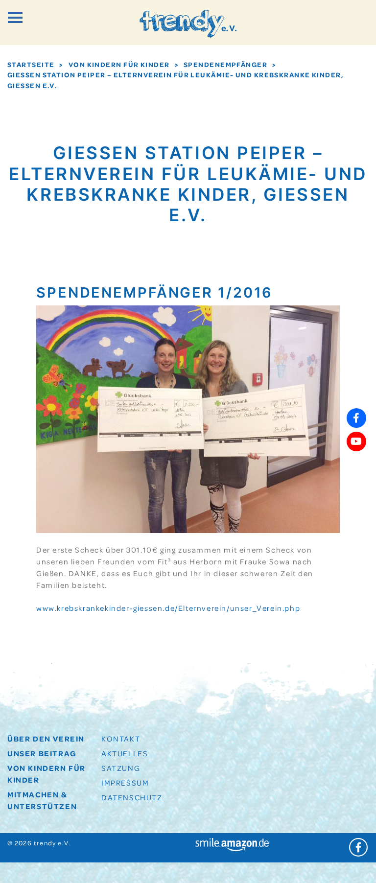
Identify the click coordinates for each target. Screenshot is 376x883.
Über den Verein (46, 738)
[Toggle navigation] (15, 17)
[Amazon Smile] (232, 843)
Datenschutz (132, 797)
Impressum (125, 782)
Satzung (120, 768)
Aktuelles (124, 753)
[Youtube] (356, 441)
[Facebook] (359, 848)
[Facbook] (356, 418)
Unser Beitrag (42, 753)
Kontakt (120, 738)
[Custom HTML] (356, 465)
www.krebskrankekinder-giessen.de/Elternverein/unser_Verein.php (168, 608)
